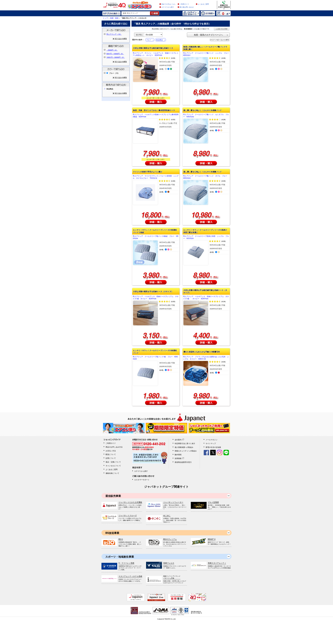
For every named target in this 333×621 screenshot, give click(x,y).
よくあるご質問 (203, 4)
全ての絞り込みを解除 (220, 39)
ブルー (148, 40)
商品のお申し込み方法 (114, 447)
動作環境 (178, 454)
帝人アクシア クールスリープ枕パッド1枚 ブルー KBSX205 (155, 358)
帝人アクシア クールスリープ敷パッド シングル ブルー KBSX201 (206, 54)
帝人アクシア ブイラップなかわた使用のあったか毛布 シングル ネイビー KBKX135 (206, 358)
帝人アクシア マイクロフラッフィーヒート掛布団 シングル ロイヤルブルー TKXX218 (155, 177)
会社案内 (178, 439)
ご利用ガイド (184, 4)
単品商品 (159, 40)
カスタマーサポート (141, 479)
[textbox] (135, 13)
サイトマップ (211, 443)
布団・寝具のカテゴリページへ (208, 34)
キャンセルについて (113, 465)
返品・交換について (113, 462)
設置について (111, 458)
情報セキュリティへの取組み (186, 451)
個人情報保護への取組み (184, 447)
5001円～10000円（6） (115, 53)
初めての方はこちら (168, 4)
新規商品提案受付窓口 (183, 462)
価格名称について (112, 473)
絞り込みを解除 (121, 38)
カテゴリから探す (167, 7)
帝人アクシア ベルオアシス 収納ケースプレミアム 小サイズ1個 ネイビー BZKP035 (155, 297)
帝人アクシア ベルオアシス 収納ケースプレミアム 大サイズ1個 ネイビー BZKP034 (206, 297)
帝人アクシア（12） (114, 34)
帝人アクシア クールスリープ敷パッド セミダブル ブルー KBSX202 (206, 115)
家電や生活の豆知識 (213, 447)
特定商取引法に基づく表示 (185, 443)
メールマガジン (211, 439)
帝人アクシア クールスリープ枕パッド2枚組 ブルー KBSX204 (155, 237)
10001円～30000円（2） (115, 57)
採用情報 (178, 458)
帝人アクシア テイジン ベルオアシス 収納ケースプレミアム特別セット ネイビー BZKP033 (155, 54)
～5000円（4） (112, 50)
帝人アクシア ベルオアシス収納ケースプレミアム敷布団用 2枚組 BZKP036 (156, 115)
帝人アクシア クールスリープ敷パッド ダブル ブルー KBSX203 (206, 177)
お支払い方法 (111, 450)
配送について (111, 454)
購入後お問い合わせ (187, 7)
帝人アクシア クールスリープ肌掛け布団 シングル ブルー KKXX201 (206, 237)
